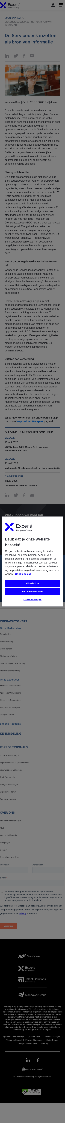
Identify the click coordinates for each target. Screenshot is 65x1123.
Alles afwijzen (32, 583)
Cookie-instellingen (32, 599)
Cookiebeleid (23, 574)
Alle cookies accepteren (32, 591)
